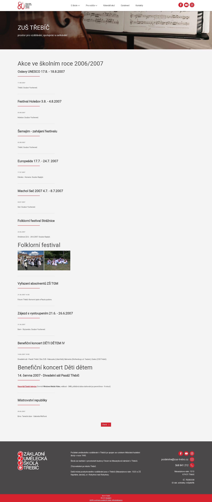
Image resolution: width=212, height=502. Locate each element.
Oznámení (125, 5)
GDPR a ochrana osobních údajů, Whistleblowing (106, 500)
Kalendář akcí (109, 5)
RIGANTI (108, 498)
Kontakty (139, 5)
